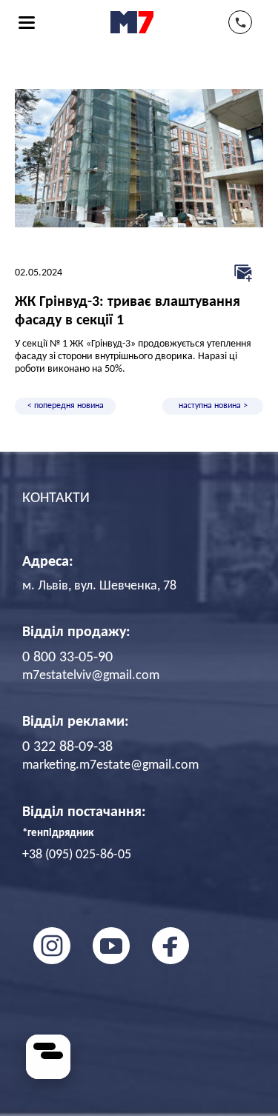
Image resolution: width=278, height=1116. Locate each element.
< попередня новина (65, 405)
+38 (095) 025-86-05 (76, 855)
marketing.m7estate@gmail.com (110, 765)
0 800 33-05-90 (67, 657)
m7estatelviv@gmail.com (90, 676)
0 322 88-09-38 (67, 747)
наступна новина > (213, 405)
